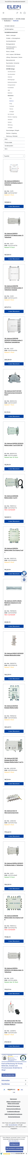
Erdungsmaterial (11, 85)
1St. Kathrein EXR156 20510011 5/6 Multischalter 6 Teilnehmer (13, 864)
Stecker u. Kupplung (12, 116)
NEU (6, 149)
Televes (11, 109)
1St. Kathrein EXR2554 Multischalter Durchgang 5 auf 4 (13, 550)
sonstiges (11, 111)
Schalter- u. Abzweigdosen (13, 38)
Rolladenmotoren (10, 66)
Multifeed (10, 93)
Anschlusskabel (11, 74)
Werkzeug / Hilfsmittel (11, 136)
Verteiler (10, 122)
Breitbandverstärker (12, 82)
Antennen (10, 77)
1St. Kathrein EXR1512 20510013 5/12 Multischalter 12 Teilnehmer (13, 235)
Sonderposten (9, 145)
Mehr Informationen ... (14, 1141)
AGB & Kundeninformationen (13, 1114)
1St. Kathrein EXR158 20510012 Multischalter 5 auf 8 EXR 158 (13, 444)
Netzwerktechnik (10, 60)
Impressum (13, 1099)
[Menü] (3, 12)
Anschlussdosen (11, 71)
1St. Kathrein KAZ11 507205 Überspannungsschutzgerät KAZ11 (13, 392)
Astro (10, 98)
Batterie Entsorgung (13, 1106)
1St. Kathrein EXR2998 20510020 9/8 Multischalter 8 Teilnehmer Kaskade (13, 288)
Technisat (11, 106)
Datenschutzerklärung (13, 1109)
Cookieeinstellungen (13, 1111)
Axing (10, 103)
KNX (6, 139)
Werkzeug (10, 124)
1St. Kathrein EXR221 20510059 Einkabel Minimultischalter (13, 654)
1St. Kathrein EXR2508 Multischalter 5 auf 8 (11, 497)
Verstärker (10, 119)
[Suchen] (17, 12)
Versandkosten (13, 1125)
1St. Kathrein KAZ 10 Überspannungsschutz (11, 811)
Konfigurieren (14, 1144)
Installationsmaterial (11, 32)
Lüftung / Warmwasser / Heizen (14, 57)
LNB (9, 90)
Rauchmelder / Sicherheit (12, 63)
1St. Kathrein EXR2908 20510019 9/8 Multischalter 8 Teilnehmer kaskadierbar (13, 340)
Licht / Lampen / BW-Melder (13, 54)
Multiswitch (10, 95)
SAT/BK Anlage (10, 69)
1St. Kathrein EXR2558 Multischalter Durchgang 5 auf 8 (13, 917)
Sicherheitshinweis (14, 1117)
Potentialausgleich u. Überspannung (11, 47)
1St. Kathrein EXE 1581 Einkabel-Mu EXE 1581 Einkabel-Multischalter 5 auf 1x (13, 760)
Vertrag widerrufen (8, 1075)
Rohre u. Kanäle (10, 51)
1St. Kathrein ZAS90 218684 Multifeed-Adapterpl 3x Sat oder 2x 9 (13, 602)
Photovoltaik (8, 142)
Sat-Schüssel (11, 114)
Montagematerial (10, 44)
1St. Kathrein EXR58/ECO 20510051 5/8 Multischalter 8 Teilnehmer (13, 183)
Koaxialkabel (11, 87)
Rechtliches (6, 1084)
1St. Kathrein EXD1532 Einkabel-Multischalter (11, 707)
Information (6, 1080)
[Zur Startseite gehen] (14, 7)
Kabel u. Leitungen (11, 35)
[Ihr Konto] (21, 12)
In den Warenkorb (14, 206)
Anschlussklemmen (11, 41)
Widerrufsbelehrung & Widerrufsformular (13, 1102)
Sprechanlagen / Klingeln (12, 130)
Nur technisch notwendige (14, 1148)
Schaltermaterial (9, 26)
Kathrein (11, 101)
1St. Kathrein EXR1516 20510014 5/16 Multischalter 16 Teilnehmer (13, 970)
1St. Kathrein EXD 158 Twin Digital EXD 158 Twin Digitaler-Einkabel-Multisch (13, 1022)
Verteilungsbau (9, 29)
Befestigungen (11, 79)
